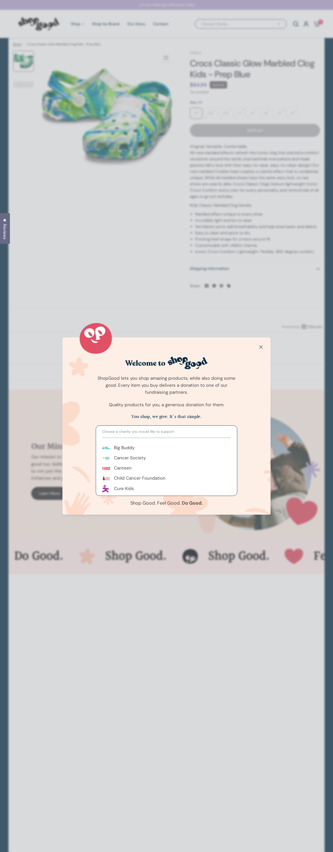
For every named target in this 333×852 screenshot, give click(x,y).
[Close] (261, 347)
